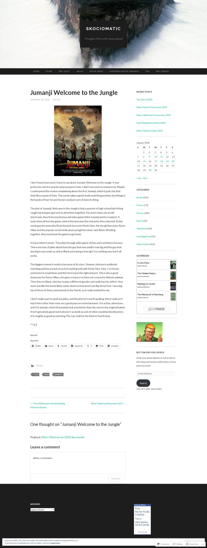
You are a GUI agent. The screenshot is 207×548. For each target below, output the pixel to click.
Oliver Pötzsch (143, 297)
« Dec (139, 178)
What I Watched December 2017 (108, 403)
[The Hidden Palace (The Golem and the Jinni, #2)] (173, 278)
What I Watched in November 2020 (153, 115)
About (80, 71)
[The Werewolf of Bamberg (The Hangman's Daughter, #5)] (173, 299)
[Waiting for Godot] (173, 289)
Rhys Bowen (143, 266)
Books (139, 197)
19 (167, 161)
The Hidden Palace (146, 273)
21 (138, 165)
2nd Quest (64, 71)
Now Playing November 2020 (150, 122)
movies (138, 525)
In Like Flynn (143, 262)
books (146, 525)
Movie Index (96, 71)
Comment (115, 478)
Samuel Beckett (144, 287)
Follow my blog (142, 532)
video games (141, 522)
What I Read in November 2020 (151, 107)
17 (155, 161)
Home (36, 71)
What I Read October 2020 (149, 130)
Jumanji (58, 374)
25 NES (49, 71)
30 (150, 170)
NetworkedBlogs (140, 505)
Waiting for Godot (146, 283)
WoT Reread (162, 71)
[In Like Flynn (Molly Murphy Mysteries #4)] (173, 268)
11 (161, 156)
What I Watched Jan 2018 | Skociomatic (63, 437)
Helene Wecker (144, 276)
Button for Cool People (150, 352)
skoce (56, 99)
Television (141, 228)
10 (155, 156)
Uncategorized (143, 236)
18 (161, 161)
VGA (147, 71)
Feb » (145, 178)
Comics (140, 205)
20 (173, 161)
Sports (139, 220)
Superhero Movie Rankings (124, 71)
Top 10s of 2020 (144, 99)
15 (144, 161)
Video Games (142, 244)
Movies (39, 365)
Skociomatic (103, 28)
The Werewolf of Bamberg (150, 294)
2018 (46, 374)
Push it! (143, 383)
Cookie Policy (55, 543)
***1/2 (35, 374)
